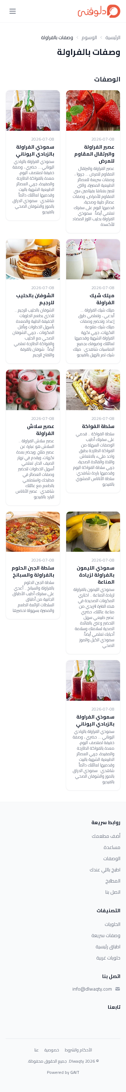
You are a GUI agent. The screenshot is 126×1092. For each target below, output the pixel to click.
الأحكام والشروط (78, 1050)
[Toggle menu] (13, 11)
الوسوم (89, 37)
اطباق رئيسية (108, 946)
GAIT (74, 1072)
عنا (36, 1050)
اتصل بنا (112, 892)
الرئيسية (112, 37)
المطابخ (112, 880)
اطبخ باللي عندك (105, 869)
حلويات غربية (108, 957)
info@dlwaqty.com (92, 988)
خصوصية (51, 1050)
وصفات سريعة (105, 935)
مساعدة (112, 847)
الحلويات (112, 924)
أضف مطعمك (106, 836)
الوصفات (111, 858)
